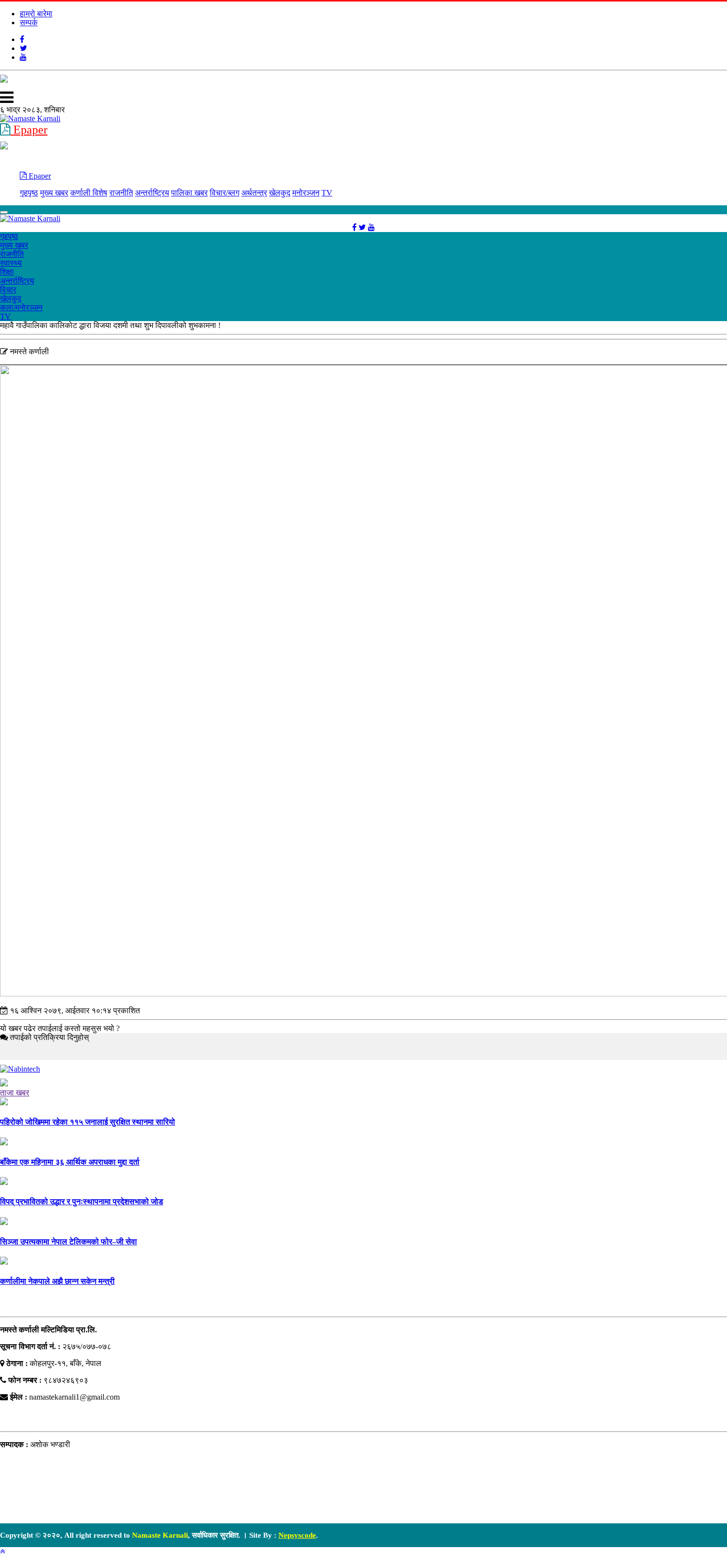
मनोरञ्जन (305, 193)
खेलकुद (279, 193)
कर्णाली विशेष (88, 193)
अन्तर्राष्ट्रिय (152, 193)
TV (326, 193)
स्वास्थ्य (11, 263)
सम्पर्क (29, 22)
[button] (2, 1551)
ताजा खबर (14, 1092)
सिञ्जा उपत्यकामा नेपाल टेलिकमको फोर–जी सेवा (68, 1241)
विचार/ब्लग (224, 193)
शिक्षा (7, 272)
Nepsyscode (297, 1535)
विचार (8, 289)
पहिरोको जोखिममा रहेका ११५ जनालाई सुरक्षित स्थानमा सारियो (87, 1122)
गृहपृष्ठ (29, 193)
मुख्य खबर (54, 193)
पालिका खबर (189, 193)
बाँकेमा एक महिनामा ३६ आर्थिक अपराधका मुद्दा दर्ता (69, 1162)
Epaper (28, 129)
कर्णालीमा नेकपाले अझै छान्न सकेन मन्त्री (57, 1281)
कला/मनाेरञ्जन (21, 307)
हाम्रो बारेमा (36, 13)
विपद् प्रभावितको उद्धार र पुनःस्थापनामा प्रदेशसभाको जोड (81, 1201)
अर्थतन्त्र (254, 193)
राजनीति (121, 193)
